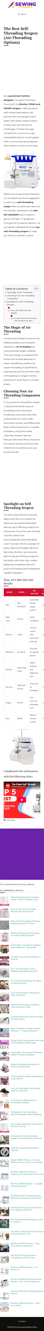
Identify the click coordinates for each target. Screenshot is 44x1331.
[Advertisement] (22, 71)
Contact (22, 1321)
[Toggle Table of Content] (35, 288)
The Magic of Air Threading (19, 292)
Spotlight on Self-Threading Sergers (20, 303)
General (11, 820)
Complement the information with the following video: (25, 319)
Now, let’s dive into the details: (21, 311)
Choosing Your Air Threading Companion (20, 297)
